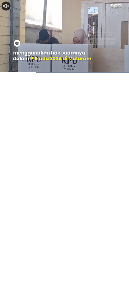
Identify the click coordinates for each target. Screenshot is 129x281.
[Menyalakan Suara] (6, 6)
